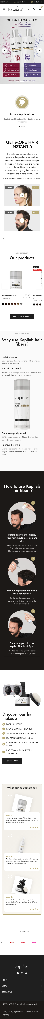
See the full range (22, 317)
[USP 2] (21, 126)
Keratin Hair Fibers (9, 295)
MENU (4, 980)
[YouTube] (26, 973)
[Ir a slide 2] (22, 81)
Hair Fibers (6, 298)
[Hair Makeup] (22, 886)
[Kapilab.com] (15, 9)
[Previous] (4, 50)
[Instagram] (22, 973)
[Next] (39, 50)
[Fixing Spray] (22, 845)
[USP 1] (19, 126)
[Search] (27, 8)
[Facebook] (18, 973)
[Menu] (4, 8)
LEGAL (4, 986)
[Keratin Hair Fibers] (16, 278)
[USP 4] (24, 126)
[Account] (33, 8)
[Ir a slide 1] (17, 81)
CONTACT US (7, 992)
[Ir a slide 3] (27, 81)
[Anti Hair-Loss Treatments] (22, 50)
